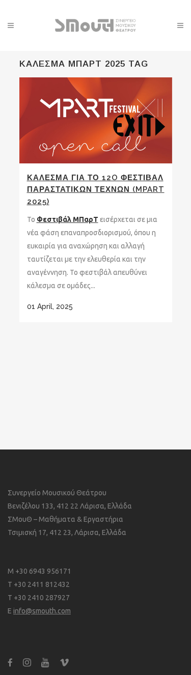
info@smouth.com (42, 611)
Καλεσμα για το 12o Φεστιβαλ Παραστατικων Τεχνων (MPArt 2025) (96, 189)
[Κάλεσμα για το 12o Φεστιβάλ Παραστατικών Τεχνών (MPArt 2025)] (95, 120)
